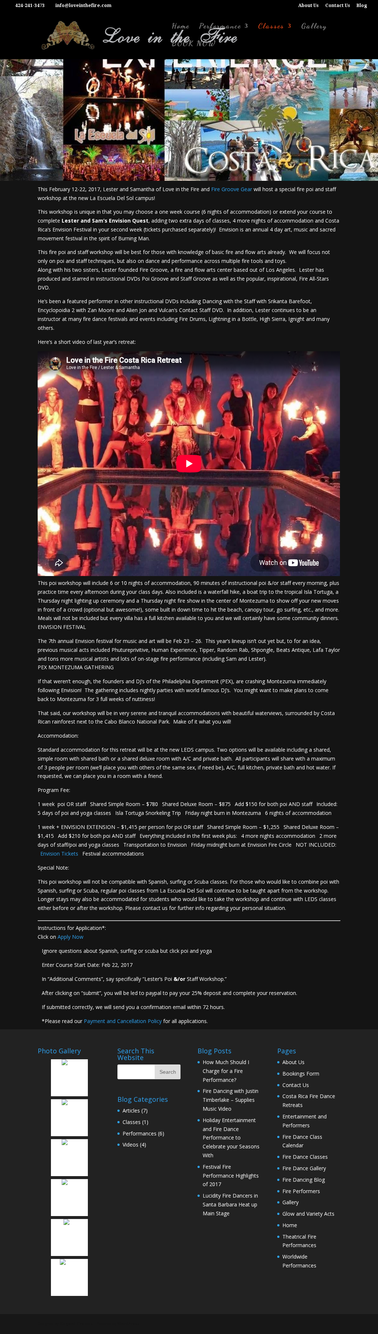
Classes (271, 26)
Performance (220, 26)
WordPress (128, 1323)
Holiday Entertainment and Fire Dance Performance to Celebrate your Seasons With (231, 1138)
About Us (308, 5)
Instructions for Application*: (72, 927)
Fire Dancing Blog (303, 1179)
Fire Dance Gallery (304, 1168)
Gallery (314, 26)
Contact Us (337, 5)
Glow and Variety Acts (308, 1213)
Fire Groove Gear (231, 189)
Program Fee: (54, 789)
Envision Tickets (59, 853)
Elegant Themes (76, 1323)
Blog (362, 5)
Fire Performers (301, 1191)
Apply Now (70, 936)
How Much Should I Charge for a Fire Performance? (226, 1071)
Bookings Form (300, 1073)
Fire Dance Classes (305, 1156)
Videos (130, 1144)
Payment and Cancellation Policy (123, 1021)
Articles (131, 1110)
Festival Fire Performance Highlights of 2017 (231, 1175)
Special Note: (53, 867)
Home (180, 26)
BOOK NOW (194, 44)
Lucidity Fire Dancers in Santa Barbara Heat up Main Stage (230, 1204)
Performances (140, 1133)
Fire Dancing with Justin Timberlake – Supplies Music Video (230, 1099)
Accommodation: (58, 735)
